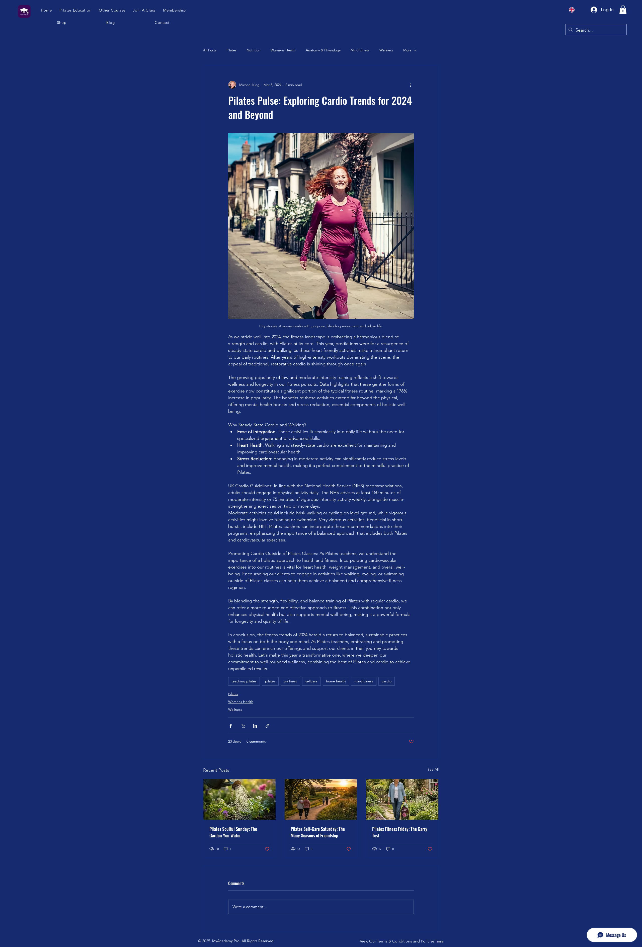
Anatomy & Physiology (323, 50)
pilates (270, 681)
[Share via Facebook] (230, 726)
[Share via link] (267, 726)
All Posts (209, 50)
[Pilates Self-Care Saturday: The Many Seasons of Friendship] (321, 799)
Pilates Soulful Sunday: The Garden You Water (233, 832)
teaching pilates (244, 681)
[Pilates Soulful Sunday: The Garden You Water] (239, 799)
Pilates (231, 50)
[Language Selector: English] (575, 9)
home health (336, 681)
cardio (386, 681)
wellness (290, 681)
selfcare (311, 681)
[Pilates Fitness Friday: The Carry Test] (402, 799)
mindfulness (363, 681)
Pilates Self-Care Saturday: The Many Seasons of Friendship (318, 832)
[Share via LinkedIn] (255, 726)
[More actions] (411, 85)
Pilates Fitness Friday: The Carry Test (399, 832)
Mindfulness (360, 50)
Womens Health (283, 50)
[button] (144, 10)
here (440, 941)
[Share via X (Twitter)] (242, 726)
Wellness (386, 50)
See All (433, 769)
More (407, 50)
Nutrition (254, 50)
